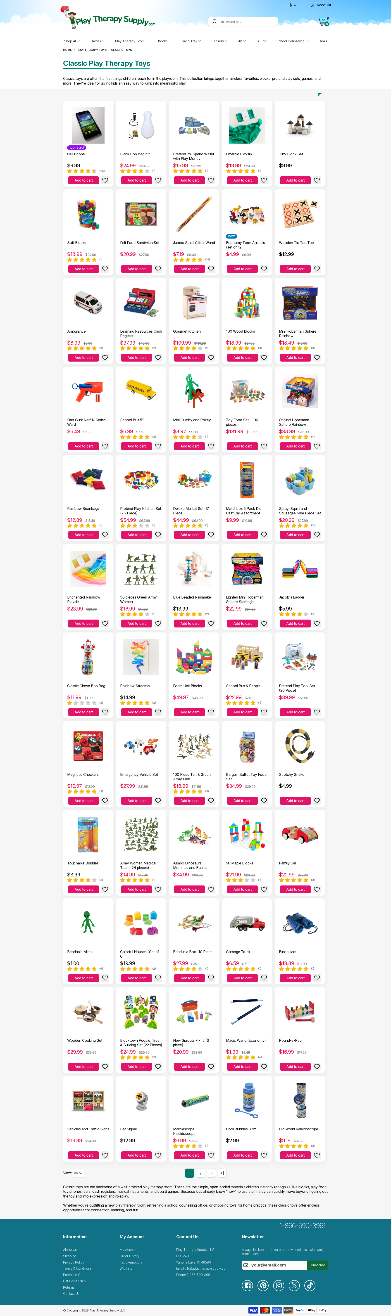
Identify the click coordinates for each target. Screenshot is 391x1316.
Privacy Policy (73, 1262)
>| (222, 1173)
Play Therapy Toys (129, 41)
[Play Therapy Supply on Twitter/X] (296, 1290)
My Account (128, 1250)
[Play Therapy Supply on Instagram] (281, 1290)
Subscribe (318, 1265)
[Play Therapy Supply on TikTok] (312, 1290)
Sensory (218, 41)
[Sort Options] (319, 94)
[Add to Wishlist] (105, 180)
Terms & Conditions (77, 1268)
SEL (259, 41)
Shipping (69, 1256)
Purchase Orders (75, 1275)
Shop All (70, 41)
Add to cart (83, 180)
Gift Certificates (74, 1281)
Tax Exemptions (131, 1262)
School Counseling (291, 41)
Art (240, 41)
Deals (323, 41)
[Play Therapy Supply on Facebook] (249, 1290)
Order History (130, 1256)
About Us (70, 1250)
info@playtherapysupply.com (206, 1268)
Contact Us (71, 1293)
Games (96, 41)
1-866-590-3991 (303, 1225)
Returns (68, 1287)
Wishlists (126, 1268)
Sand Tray (189, 41)
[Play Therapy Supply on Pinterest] (265, 1290)
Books (163, 41)
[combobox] (248, 21)
